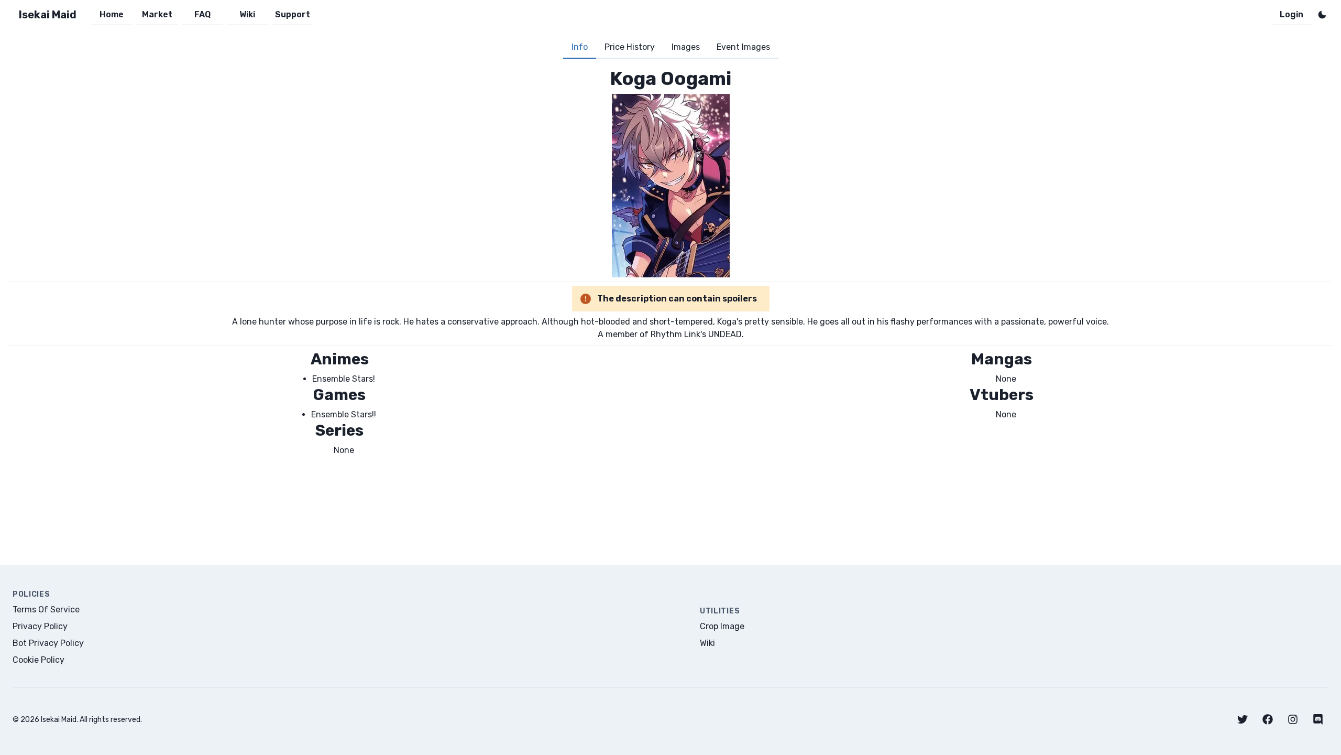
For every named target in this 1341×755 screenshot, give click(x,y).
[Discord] (1317, 719)
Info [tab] (579, 47)
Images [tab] (686, 47)
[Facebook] (1267, 719)
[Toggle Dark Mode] (1322, 14)
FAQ (202, 14)
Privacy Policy (40, 626)
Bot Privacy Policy (48, 643)
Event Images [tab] (743, 47)
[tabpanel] (670, 262)
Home (112, 14)
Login (1291, 14)
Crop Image (722, 626)
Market (157, 14)
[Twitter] (1242, 719)
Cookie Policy (38, 660)
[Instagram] (1292, 719)
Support (292, 14)
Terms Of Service (46, 609)
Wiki (247, 14)
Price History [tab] (629, 47)
